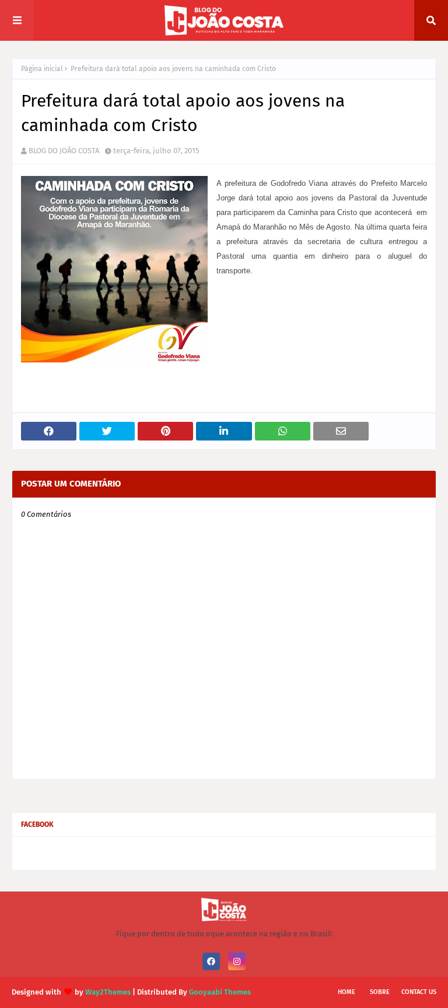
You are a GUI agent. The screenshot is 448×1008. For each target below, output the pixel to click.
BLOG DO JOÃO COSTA (64, 150)
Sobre (380, 992)
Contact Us (418, 992)
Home (346, 992)
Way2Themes (108, 992)
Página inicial (42, 69)
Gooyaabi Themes (220, 992)
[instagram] (237, 961)
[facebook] (211, 961)
